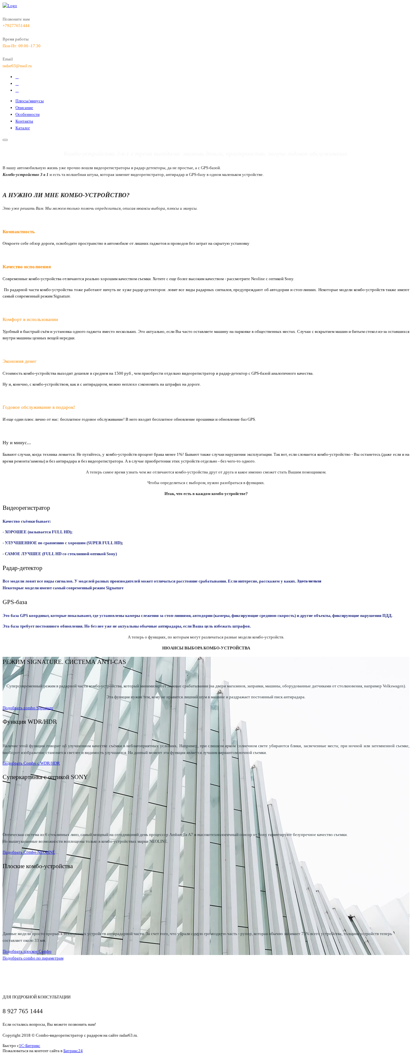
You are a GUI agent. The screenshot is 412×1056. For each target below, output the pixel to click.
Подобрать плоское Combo (27, 951)
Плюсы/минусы (29, 100)
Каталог (22, 127)
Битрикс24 (73, 1050)
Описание (24, 107)
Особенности (27, 114)
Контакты (24, 121)
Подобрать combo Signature (28, 707)
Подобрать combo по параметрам (33, 958)
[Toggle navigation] (5, 140)
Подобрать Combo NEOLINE (29, 852)
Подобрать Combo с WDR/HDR (31, 763)
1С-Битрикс (29, 1045)
